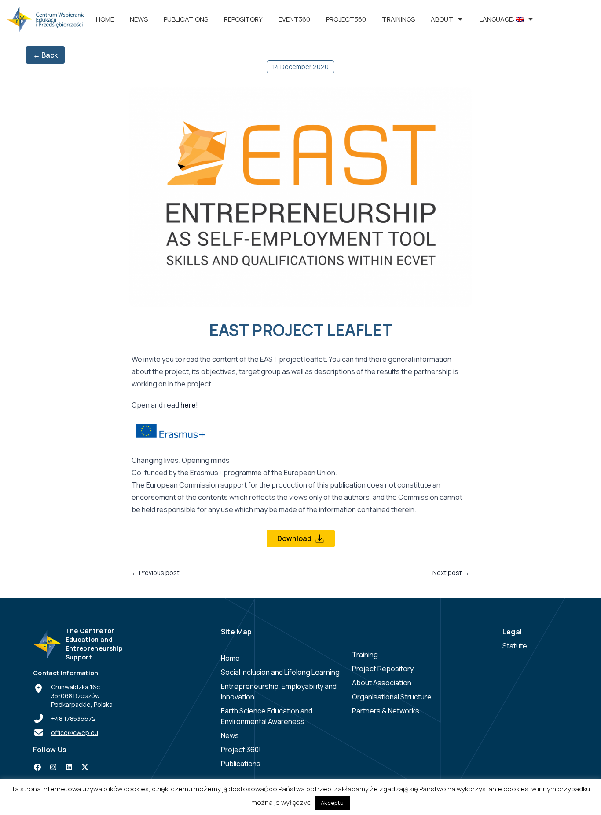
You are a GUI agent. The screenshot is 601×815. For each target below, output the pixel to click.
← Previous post (156, 572)
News (139, 19)
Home (105, 19)
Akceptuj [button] (333, 803)
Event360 (294, 19)
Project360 (346, 19)
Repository (243, 19)
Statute (514, 646)
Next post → (450, 572)
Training (365, 654)
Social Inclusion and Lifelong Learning (280, 672)
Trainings (398, 19)
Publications (186, 19)
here (188, 405)
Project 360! (241, 749)
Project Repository (383, 668)
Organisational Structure (392, 697)
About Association (381, 683)
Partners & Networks (385, 711)
